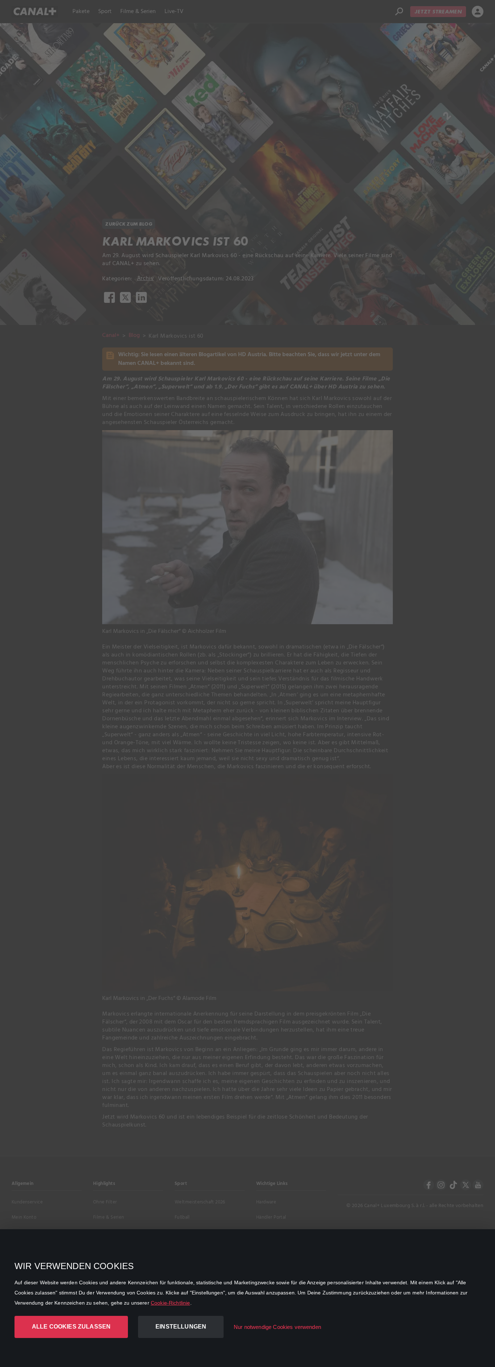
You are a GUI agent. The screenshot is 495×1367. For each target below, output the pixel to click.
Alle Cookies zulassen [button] (71, 1326)
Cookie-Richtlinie (170, 1303)
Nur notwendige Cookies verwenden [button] (277, 1327)
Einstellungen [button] (180, 1326)
